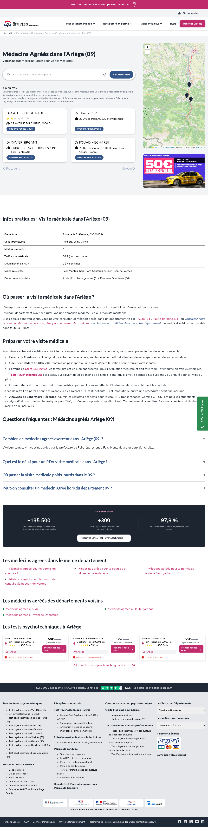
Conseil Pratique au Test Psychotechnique (81, 742)
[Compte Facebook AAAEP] (179, 822)
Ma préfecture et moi (121, 715)
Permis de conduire (66, 749)
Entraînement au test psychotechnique (77, 737)
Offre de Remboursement (72, 821)
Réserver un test (192, 23)
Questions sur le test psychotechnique (128, 703)
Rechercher (121, 74)
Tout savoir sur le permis (72, 754)
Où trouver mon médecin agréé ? (127, 719)
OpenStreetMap (169, 147)
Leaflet (156, 147)
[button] (187, 96)
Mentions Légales (11, 821)
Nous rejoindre (16, 777)
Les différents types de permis (75, 758)
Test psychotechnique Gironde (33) (26, 741)
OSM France (200, 147)
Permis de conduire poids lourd (76, 762)
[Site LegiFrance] (55, 803)
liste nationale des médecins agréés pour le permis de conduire (46, 323)
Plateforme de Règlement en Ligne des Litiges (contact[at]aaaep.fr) (122, 821)
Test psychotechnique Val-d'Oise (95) (27, 710)
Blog (173, 24)
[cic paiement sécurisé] (181, 743)
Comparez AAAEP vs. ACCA (23, 785)
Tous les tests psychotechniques (22, 703)
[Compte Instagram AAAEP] (185, 822)
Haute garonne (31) (166, 319)
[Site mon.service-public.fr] (106, 803)
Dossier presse (16, 769)
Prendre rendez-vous (21, 129)
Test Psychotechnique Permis (72, 710)
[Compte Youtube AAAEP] (197, 822)
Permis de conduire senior (73, 765)
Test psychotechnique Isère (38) (25, 725)
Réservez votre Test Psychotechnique (102, 538)
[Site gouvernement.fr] (81, 803)
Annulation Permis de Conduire (76, 726)
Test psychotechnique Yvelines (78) (26, 737)
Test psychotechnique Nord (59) (24, 713)
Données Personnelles (44, 821)
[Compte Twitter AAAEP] (191, 822)
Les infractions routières (72, 777)
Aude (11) (144, 319)
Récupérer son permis (67, 703)
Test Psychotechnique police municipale (131, 754)
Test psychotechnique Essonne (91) (26, 733)
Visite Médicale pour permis (122, 710)
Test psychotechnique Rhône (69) (25, 729)
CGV (26, 821)
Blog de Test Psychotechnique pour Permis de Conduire (75, 786)
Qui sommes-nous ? (19, 773)
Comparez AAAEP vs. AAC (22, 781)
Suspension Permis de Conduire (76, 723)
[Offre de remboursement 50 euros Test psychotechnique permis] (174, 171)
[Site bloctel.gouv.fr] (155, 803)
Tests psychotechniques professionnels (129, 725)
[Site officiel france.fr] (131, 803)
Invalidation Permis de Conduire (76, 730)
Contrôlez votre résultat (171, 755)
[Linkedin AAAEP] (202, 822)
